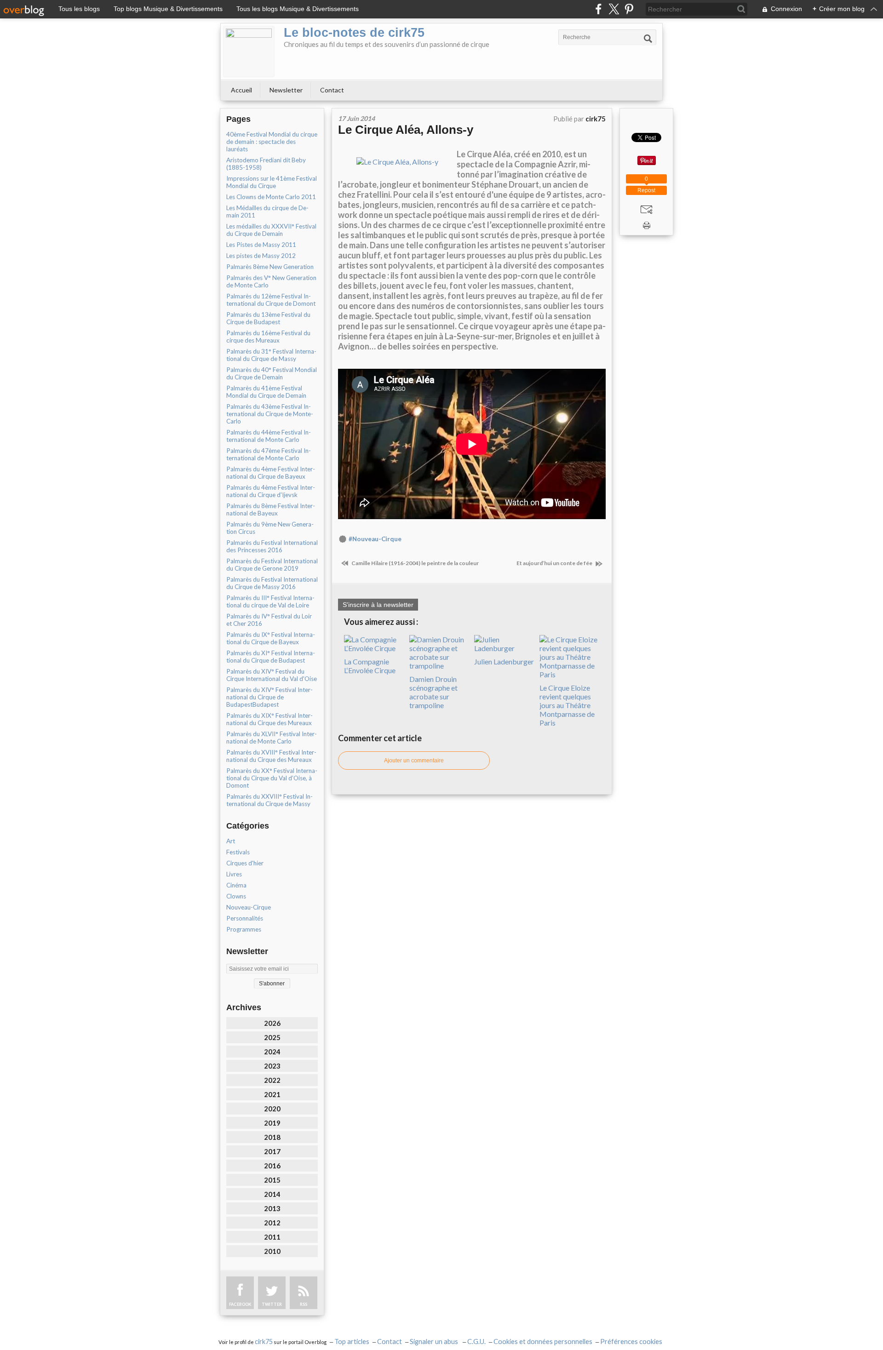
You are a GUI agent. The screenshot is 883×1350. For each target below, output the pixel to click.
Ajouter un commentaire (414, 760)
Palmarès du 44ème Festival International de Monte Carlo (268, 436)
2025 (272, 1037)
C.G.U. (476, 1341)
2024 (272, 1051)
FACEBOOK (240, 1304)
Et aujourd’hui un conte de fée (554, 563)
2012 (272, 1222)
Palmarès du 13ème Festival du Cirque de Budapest (268, 318)
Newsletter (286, 90)
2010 (272, 1251)
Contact (332, 90)
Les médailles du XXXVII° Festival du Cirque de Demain (271, 230)
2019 (272, 1123)
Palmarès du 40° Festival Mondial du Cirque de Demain (271, 373)
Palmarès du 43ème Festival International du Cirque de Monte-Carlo (269, 414)
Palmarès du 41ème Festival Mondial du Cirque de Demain (266, 391)
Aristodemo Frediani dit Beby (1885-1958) (266, 163)
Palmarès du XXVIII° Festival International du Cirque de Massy (269, 800)
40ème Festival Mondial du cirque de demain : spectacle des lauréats (271, 142)
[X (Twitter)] (613, 9)
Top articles (351, 1341)
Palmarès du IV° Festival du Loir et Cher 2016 (269, 619)
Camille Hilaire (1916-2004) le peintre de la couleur (414, 563)
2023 (272, 1066)
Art (230, 841)
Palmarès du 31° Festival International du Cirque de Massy (271, 355)
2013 (272, 1208)
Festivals (238, 852)
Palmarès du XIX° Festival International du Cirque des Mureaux (269, 719)
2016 (272, 1165)
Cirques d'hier (245, 863)
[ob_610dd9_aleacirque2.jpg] (397, 160)
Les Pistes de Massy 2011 (261, 244)
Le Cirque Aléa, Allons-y (405, 130)
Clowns (236, 896)
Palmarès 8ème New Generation (270, 266)
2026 (272, 1023)
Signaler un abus (434, 1341)
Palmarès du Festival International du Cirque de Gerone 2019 (272, 564)
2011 (272, 1237)
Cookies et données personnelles (542, 1341)
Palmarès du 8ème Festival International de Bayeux (270, 509)
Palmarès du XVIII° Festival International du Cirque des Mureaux (271, 756)
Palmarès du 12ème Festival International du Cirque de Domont (270, 299)
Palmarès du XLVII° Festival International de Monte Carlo (271, 737)
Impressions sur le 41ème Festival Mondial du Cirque (271, 182)
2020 (272, 1108)
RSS (303, 1304)
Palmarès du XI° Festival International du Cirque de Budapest (270, 656)
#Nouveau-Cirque (375, 539)
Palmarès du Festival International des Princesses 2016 (272, 546)
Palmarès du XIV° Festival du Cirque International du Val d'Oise (271, 675)
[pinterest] (629, 9)
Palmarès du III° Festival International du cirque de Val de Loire (270, 601)
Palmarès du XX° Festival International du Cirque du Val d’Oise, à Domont (271, 778)
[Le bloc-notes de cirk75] (249, 51)
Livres (234, 874)
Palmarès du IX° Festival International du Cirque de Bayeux (270, 638)
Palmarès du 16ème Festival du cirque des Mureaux (268, 336)
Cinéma (236, 885)
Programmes (243, 929)
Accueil (241, 90)
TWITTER (272, 1304)
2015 (272, 1180)
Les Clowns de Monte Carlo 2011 (271, 196)
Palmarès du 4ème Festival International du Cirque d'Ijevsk (270, 491)
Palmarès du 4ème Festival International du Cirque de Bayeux (270, 472)
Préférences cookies (631, 1341)
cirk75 (264, 1341)
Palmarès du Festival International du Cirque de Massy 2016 (272, 583)
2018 (272, 1137)
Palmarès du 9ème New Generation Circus (270, 528)
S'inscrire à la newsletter (378, 604)
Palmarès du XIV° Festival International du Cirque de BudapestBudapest (269, 697)
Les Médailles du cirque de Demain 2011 (267, 211)
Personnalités (244, 918)
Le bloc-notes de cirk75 (354, 33)
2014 (272, 1194)
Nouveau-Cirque (248, 907)
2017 (272, 1151)
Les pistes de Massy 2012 (261, 255)
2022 (272, 1080)
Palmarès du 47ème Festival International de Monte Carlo (268, 454)
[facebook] (598, 9)
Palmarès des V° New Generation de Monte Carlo (271, 281)
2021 (272, 1094)
